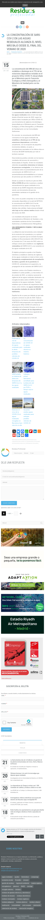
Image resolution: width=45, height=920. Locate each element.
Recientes (22, 743)
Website (26, 453)
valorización (36, 905)
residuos (18, 889)
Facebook (17, 27)
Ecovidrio (18, 880)
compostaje (34, 877)
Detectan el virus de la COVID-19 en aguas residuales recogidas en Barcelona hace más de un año (17, 417)
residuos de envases (8, 896)
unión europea (26, 905)
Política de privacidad (9, 918)
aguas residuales (31, 439)
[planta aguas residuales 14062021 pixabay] (28, 99)
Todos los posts (18, 453)
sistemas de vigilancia (32, 443)
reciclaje (29, 886)
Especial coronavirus (16, 51)
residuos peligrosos (8, 902)
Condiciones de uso (33, 918)
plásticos (16, 886)
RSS (27, 27)
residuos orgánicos (23, 899)
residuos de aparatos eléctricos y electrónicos (16, 892)
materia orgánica (36, 883)
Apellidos (4, 712)
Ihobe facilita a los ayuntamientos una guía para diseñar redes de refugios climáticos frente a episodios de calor (27, 812)
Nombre (4, 703)
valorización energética (26, 908)
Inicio (8, 51)
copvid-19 (23, 441)
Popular (22, 748)
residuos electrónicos (23, 896)
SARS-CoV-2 (23, 443)
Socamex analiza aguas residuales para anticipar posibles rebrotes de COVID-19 (29, 416)
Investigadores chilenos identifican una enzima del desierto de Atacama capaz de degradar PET (25, 799)
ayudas (17, 877)
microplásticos (6, 886)
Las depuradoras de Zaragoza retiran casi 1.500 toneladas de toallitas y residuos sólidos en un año (25, 786)
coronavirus (30, 441)
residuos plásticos (21, 902)
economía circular (7, 880)
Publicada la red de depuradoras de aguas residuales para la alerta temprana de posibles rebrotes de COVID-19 (17, 348)
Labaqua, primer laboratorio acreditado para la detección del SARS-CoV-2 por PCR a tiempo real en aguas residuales (29, 384)
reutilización (5, 905)
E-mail (31, 453)
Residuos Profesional (20, 439)
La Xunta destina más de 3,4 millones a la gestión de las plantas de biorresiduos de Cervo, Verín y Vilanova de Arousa (26, 762)
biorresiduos (25, 877)
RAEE (23, 886)
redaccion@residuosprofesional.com (11, 868)
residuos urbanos (35, 902)
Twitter (20, 27)
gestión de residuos (8, 883)
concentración (16, 441)
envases (25, 880)
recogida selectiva (7, 889)
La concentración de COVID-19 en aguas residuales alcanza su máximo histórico (28, 346)
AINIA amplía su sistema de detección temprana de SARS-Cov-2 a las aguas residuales (17, 380)
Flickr (23, 27)
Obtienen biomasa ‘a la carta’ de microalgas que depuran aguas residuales (24, 774)
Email (3, 695)
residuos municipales (8, 899)
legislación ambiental (22, 883)
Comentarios (22, 753)
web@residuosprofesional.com (10, 870)
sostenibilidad (16, 905)
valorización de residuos (9, 908)
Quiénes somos (21, 918)
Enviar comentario (9, 503)
